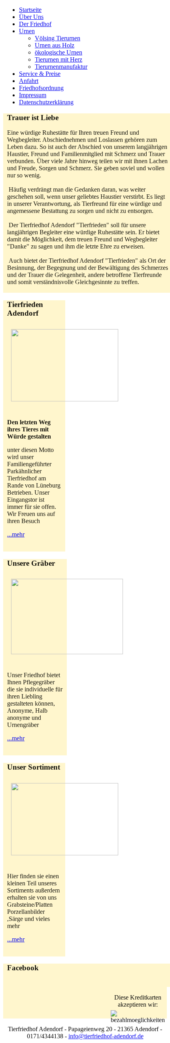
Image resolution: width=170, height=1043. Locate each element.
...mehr (16, 534)
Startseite (30, 9)
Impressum (32, 95)
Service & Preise (39, 73)
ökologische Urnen (58, 52)
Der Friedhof (35, 24)
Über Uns (31, 16)
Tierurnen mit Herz (58, 59)
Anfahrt (28, 80)
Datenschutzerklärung (46, 102)
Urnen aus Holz (54, 45)
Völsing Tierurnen (57, 38)
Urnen (27, 31)
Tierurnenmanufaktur (61, 66)
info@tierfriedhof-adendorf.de (106, 1036)
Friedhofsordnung (41, 88)
